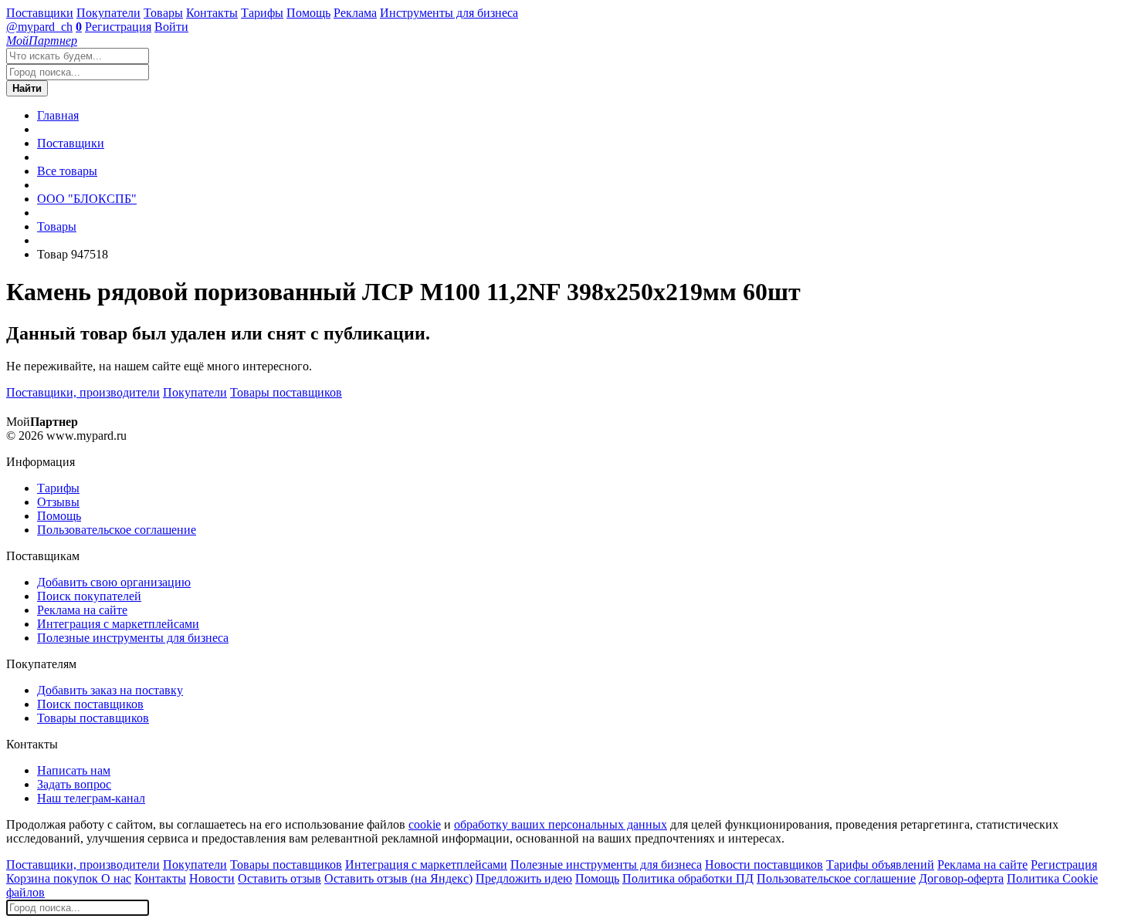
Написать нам (73, 770)
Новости (212, 878)
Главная (58, 115)
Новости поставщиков (764, 864)
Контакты (212, 12)
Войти (171, 26)
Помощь (308, 12)
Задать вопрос (74, 784)
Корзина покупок (53, 878)
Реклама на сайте (82, 609)
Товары (163, 12)
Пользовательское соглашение (116, 529)
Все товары (67, 170)
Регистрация (118, 26)
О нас (116, 878)
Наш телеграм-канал (91, 798)
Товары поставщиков (286, 392)
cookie (424, 824)
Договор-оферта (961, 878)
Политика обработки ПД (688, 878)
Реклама (355, 12)
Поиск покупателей (89, 596)
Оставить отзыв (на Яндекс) (398, 878)
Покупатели (108, 12)
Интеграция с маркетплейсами (118, 623)
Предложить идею (524, 878)
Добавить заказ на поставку (110, 690)
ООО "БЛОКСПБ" (87, 198)
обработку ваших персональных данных (560, 824)
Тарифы (262, 12)
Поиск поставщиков (90, 704)
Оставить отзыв (279, 878)
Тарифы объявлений (880, 864)
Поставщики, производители (83, 392)
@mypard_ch (39, 26)
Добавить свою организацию (114, 582)
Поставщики (39, 12)
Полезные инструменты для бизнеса (133, 637)
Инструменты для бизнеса (449, 12)
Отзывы (58, 501)
